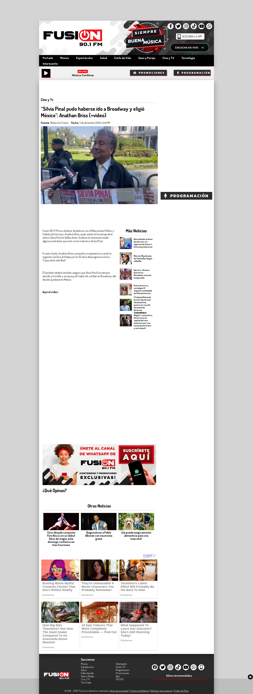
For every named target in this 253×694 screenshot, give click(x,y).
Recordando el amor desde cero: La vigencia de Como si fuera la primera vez (143, 243)
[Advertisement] (136, 383)
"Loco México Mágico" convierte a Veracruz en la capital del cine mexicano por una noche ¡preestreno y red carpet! (143, 320)
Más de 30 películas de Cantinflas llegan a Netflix (143, 258)
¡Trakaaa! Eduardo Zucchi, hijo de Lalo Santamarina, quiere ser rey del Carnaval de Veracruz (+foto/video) (142, 305)
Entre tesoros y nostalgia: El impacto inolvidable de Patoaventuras (143, 289)
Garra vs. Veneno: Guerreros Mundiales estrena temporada (142, 274)
